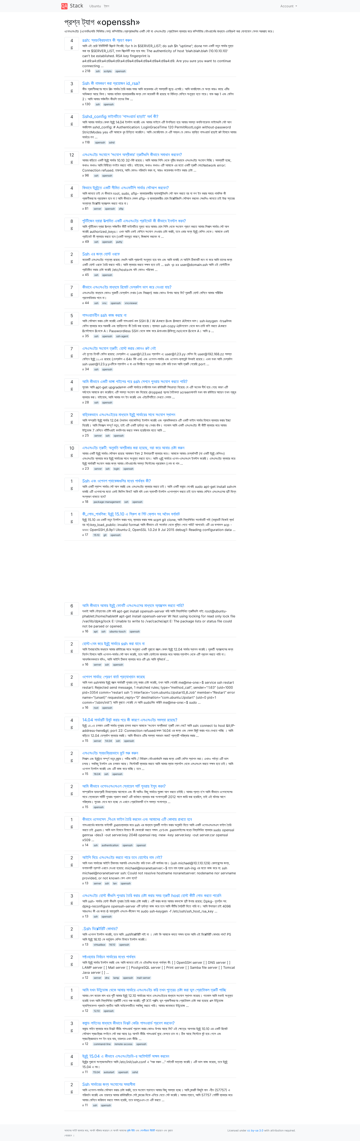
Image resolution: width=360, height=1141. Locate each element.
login (116, 468)
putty (119, 241)
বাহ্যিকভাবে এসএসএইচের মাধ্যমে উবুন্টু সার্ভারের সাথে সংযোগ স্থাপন (128, 414)
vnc (104, 303)
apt (96, 631)
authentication (110, 845)
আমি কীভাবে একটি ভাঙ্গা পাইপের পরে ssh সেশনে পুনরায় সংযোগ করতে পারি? (135, 381)
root (96, 707)
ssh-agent (122, 336)
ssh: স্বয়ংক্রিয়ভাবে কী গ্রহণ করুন (107, 40)
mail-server (143, 977)
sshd (111, 142)
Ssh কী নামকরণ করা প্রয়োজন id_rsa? (111, 83)
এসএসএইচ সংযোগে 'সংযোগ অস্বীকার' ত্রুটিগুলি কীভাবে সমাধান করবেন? (132, 154)
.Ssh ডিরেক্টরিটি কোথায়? (100, 928)
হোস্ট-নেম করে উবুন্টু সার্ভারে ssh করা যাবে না (113, 643)
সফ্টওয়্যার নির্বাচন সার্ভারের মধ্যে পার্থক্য (108, 956)
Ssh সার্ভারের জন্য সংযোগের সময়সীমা (108, 1084)
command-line (102, 1044)
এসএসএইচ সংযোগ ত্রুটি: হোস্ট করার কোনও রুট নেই (119, 348)
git (105, 535)
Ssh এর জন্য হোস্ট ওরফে (101, 253)
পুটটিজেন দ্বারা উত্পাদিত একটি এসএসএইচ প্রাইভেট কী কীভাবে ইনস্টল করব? (134, 220)
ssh (98, 71)
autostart (109, 1072)
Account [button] (287, 6)
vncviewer (131, 303)
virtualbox (99, 944)
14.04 (108, 740)
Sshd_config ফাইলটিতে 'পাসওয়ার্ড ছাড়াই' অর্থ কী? (120, 116)
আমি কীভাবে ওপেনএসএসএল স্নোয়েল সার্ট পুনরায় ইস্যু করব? (124, 786)
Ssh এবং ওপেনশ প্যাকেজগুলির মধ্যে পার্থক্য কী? (116, 480)
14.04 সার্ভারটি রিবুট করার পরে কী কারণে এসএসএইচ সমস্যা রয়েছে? (129, 719)
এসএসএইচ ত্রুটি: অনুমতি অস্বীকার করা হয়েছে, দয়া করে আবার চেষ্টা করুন (133, 447)
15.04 (96, 1072)
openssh (120, 71)
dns (107, 977)
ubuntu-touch (118, 631)
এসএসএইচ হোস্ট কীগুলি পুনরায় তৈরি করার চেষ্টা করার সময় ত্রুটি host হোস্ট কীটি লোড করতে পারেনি (151, 895)
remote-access (123, 1044)
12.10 (97, 1010)
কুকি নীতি (131, 1130)
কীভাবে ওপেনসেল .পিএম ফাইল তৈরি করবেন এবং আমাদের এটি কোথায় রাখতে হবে (137, 819)
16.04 (97, 774)
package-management (107, 501)
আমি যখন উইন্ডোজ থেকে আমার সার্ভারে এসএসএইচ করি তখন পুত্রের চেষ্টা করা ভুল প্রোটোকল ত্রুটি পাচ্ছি (154, 989)
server (97, 208)
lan (115, 883)
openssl (141, 845)
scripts (107, 71)
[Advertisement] (150, 573)
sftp (121, 208)
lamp (116, 977)
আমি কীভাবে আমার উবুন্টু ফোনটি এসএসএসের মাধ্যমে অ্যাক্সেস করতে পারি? (133, 605)
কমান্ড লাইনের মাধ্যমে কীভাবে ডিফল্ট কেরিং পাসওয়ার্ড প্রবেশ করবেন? (128, 1023)
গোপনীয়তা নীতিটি (147, 1130)
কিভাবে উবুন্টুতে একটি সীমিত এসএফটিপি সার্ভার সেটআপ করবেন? (125, 187)
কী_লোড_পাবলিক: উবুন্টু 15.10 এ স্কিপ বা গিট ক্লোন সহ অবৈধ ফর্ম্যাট (131, 514)
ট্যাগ (106, 6)
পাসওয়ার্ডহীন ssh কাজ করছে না (104, 315)
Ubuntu (95, 6)
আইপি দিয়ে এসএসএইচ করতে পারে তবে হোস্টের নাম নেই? (122, 857)
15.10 (97, 535)
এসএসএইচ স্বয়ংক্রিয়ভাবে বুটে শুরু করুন (110, 753)
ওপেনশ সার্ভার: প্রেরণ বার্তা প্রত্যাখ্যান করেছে (113, 676)
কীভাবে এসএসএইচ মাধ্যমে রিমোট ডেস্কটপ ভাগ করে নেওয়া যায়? (126, 287)
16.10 (112, 944)
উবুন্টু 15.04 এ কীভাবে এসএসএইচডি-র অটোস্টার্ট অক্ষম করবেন (125, 1056)
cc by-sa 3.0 (255, 1130)
